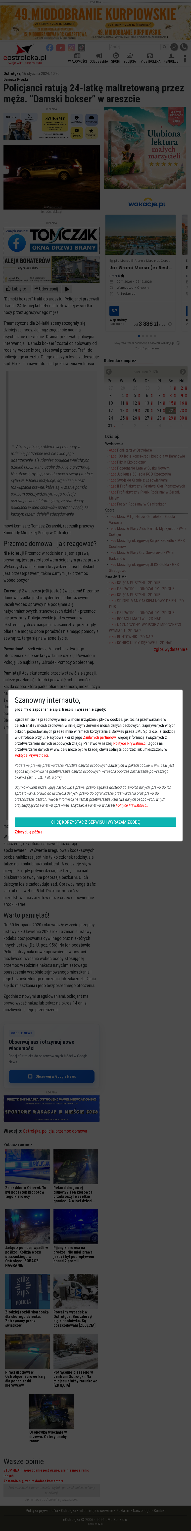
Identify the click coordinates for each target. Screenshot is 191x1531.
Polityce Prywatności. (132, 805)
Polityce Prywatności (129, 743)
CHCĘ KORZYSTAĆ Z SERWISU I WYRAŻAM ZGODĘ (95, 822)
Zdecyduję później (29, 832)
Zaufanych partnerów (99, 737)
